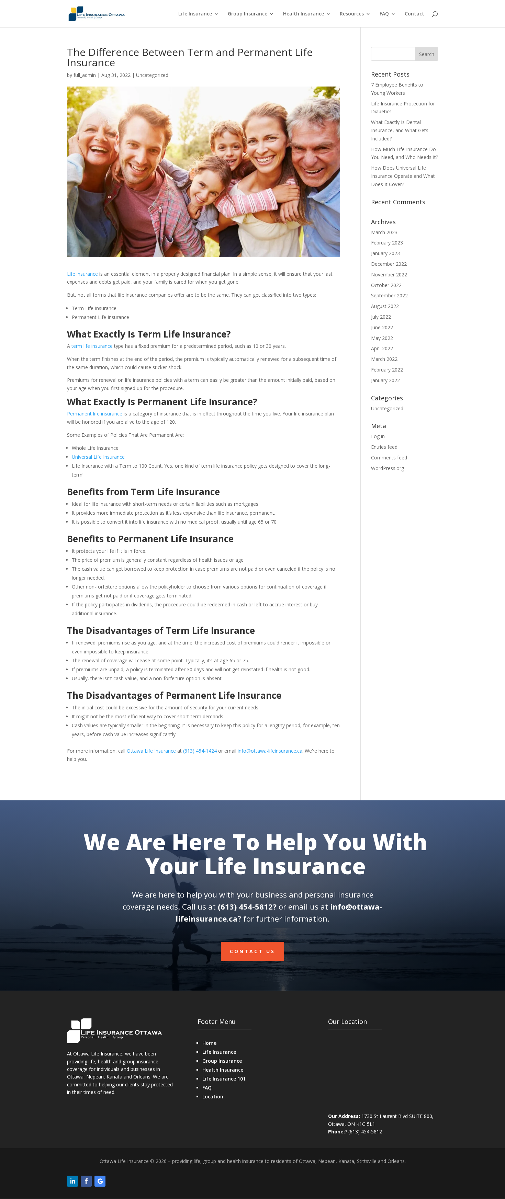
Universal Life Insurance (98, 457)
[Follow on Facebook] (86, 1181)
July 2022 (381, 316)
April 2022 (382, 348)
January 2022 (385, 380)
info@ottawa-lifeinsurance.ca (270, 750)
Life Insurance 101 (224, 1078)
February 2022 (387, 369)
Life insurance (82, 274)
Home (209, 1043)
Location (212, 1096)
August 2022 (385, 306)
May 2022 (382, 338)
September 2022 (389, 295)
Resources (352, 14)
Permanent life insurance (94, 413)
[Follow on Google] (99, 1181)
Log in (378, 436)
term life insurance (92, 346)
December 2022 (389, 264)
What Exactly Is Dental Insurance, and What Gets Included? (399, 130)
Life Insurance (195, 14)
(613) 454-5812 (245, 906)
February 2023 (387, 242)
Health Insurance (303, 14)
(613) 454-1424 (200, 750)
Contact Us (252, 951)
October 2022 (386, 285)
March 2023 (384, 232)
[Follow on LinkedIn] (72, 1181)
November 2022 (389, 274)
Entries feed (384, 447)
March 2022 (384, 359)
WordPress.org (387, 468)
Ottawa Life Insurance (151, 750)
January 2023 (385, 253)
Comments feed (389, 457)
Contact (414, 14)
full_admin (85, 75)
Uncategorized (152, 75)
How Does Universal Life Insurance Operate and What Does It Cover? (403, 175)
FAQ (384, 14)
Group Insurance (247, 14)
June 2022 (382, 327)
